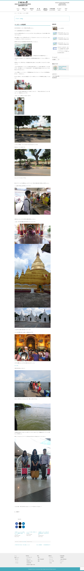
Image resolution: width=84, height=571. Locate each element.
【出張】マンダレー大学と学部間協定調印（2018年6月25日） (43, 533)
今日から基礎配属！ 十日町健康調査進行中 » (43, 544)
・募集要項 (62, 557)
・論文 (38, 557)
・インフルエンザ (29, 557)
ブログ (61, 562)
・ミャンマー (51, 557)
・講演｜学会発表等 (40, 559)
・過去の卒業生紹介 (63, 559)
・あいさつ (16, 559)
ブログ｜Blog (24, 541)
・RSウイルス (28, 559)
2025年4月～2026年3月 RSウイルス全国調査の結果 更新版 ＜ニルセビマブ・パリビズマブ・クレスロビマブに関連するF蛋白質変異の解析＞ (64, 50)
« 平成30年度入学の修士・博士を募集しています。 (22, 544)
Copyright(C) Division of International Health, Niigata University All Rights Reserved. (42, 569)
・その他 (50, 562)
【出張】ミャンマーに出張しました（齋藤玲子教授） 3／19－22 (20, 533)
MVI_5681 (16, 365)
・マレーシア (51, 559)
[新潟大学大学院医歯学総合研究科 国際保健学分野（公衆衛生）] (23, 2)
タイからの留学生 (61, 28)
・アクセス (16, 562)
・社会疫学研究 (28, 562)
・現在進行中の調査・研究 (30, 564)
